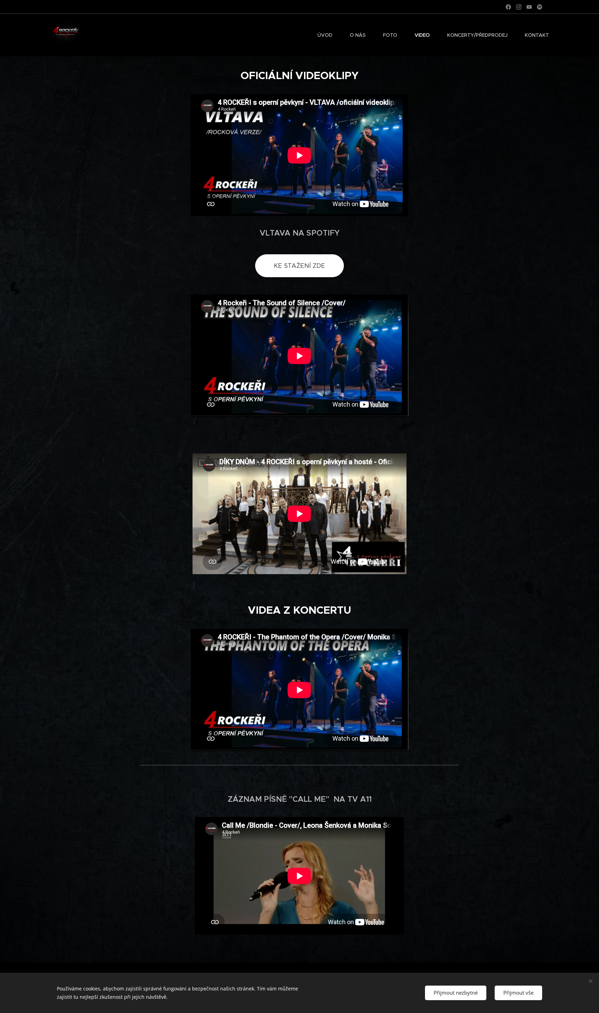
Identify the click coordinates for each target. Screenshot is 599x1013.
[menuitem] (328, 35)
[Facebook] (508, 7)
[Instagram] (518, 7)
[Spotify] (539, 7)
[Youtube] (529, 7)
